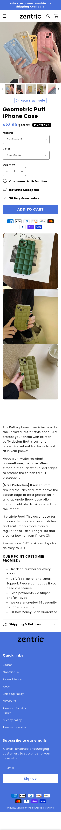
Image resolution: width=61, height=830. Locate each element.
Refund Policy (12, 679)
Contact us (11, 672)
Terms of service (14, 727)
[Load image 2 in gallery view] (20, 89)
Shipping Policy (13, 694)
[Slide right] (58, 89)
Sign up (30, 779)
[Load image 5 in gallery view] (52, 89)
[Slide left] (2, 89)
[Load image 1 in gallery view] (9, 89)
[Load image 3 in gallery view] (31, 89)
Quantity (9, 164)
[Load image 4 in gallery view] (41, 89)
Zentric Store (23, 807)
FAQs (6, 686)
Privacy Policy (12, 720)
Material (8, 133)
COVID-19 (9, 701)
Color (6, 148)
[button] (4, 16)
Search (8, 665)
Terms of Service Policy (14, 711)
